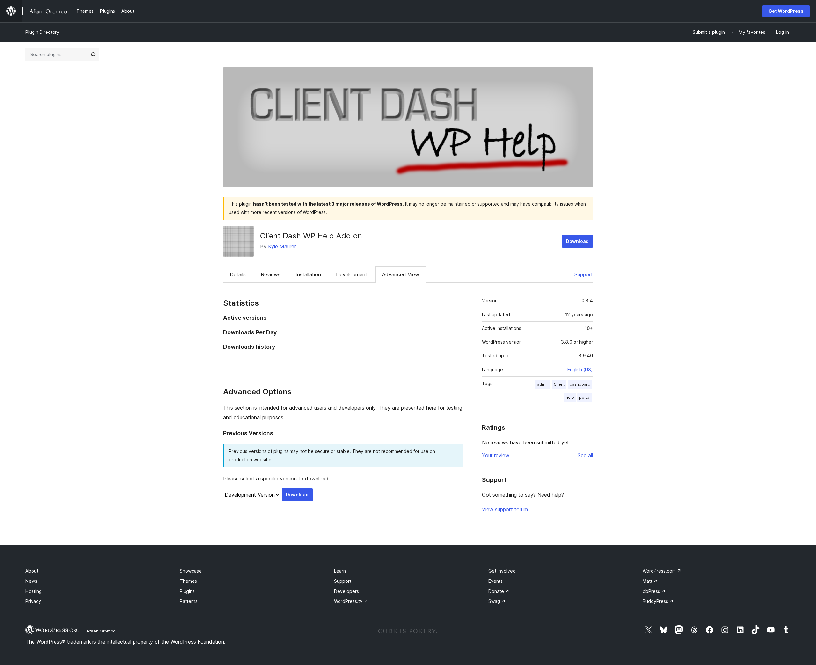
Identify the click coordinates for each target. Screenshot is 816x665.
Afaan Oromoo (101, 630)
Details (238, 274)
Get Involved (502, 571)
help (570, 397)
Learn (340, 571)
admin (543, 384)
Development (351, 274)
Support (583, 274)
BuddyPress (658, 601)
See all (585, 455)
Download (577, 241)
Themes (188, 581)
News (31, 581)
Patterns (189, 601)
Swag (497, 601)
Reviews (270, 274)
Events (495, 581)
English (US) (580, 369)
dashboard (580, 384)
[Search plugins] (93, 54)
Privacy (33, 601)
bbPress (654, 591)
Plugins (187, 591)
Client (559, 384)
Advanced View (400, 274)
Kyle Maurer (282, 246)
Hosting (34, 591)
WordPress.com (662, 571)
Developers (346, 591)
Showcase (191, 571)
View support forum (505, 509)
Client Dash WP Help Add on (311, 235)
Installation (308, 274)
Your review (495, 455)
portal (584, 397)
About (32, 571)
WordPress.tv (351, 601)
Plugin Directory (42, 32)
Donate (498, 591)
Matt (650, 581)
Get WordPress (786, 11)
